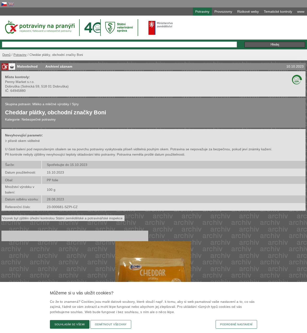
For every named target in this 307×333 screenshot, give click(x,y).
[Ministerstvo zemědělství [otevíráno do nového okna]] (160, 28)
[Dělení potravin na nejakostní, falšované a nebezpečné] (4, 66)
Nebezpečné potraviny (39, 119)
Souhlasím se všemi (69, 324)
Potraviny (20, 55)
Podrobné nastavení (236, 324)
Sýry (75, 104)
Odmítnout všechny (111, 324)
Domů (6, 55)
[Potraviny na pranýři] (39, 27)
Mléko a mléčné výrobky (50, 104)
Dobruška (12, 86)
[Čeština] (4, 4)
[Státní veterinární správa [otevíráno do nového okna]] (120, 27)
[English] (11, 4)
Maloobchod (27, 66)
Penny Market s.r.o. (20, 82)
